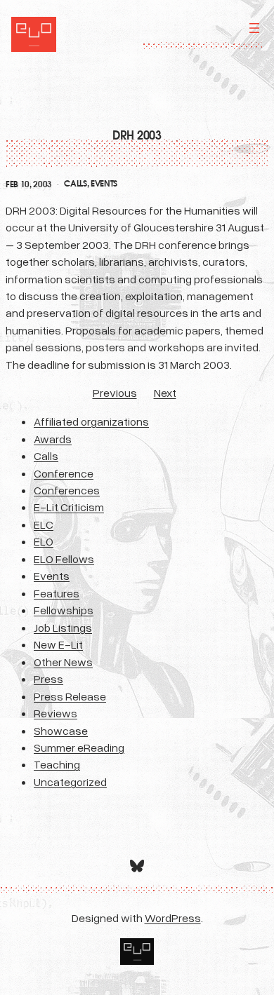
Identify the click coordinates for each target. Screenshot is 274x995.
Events (104, 184)
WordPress (173, 918)
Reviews (55, 713)
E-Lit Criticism (69, 507)
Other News (63, 662)
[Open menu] (254, 28)
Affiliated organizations (91, 421)
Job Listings (63, 628)
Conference (63, 473)
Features (56, 593)
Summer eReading (79, 747)
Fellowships (63, 610)
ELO (43, 541)
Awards (53, 439)
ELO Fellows (64, 559)
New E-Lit (58, 644)
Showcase (61, 731)
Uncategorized (70, 782)
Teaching (57, 764)
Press (48, 679)
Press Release (70, 696)
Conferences (67, 490)
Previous (115, 393)
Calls (75, 184)
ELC (43, 524)
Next (165, 393)
